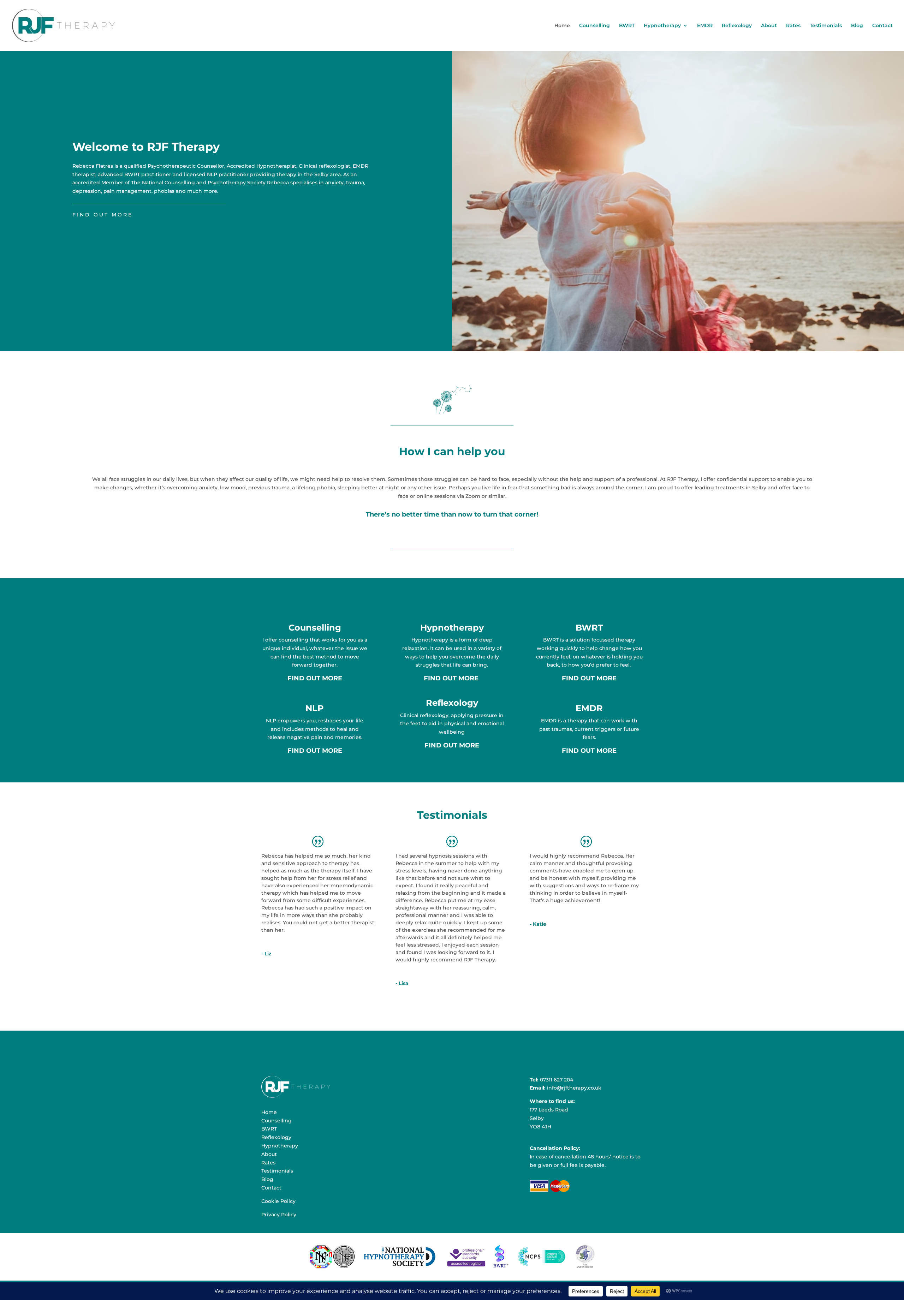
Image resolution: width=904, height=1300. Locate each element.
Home (562, 26)
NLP (314, 708)
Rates (793, 26)
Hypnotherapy (662, 26)
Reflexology (737, 26)
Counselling (594, 26)
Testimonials (826, 26)
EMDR (705, 26)
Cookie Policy (278, 1201)
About (769, 26)
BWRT (627, 26)
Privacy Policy (278, 1214)
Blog (857, 26)
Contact (882, 26)
